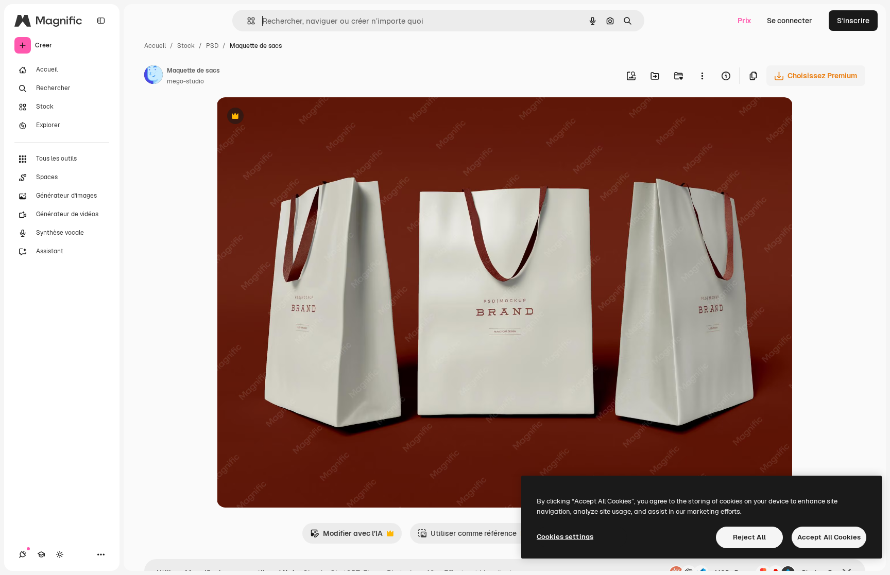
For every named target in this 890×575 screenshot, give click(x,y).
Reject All (749, 537)
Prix (744, 20)
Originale (284, 117)
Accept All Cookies (829, 537)
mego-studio (185, 81)
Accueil (155, 46)
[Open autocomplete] (247, 21)
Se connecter (789, 20)
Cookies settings (565, 536)
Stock (186, 46)
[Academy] (41, 554)
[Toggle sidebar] (101, 20)
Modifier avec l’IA (346, 536)
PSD (212, 46)
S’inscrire (853, 20)
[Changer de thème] (60, 554)
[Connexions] (22, 554)
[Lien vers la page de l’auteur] (153, 76)
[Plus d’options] (702, 75)
